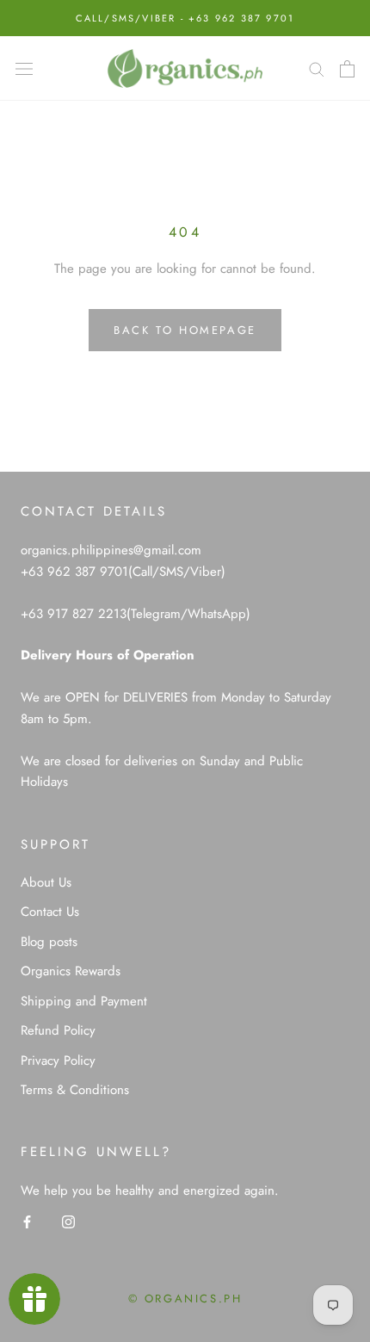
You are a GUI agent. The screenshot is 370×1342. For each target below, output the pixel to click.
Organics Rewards (70, 971)
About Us (46, 882)
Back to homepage (185, 330)
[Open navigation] (24, 69)
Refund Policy (58, 1030)
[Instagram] (68, 1221)
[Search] (316, 68)
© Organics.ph (185, 1298)
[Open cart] (347, 68)
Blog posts (49, 941)
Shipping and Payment (84, 1001)
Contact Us (50, 911)
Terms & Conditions (75, 1089)
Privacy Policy (58, 1060)
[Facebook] (27, 1221)
